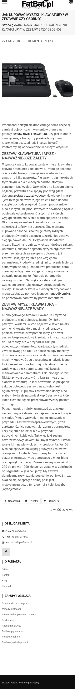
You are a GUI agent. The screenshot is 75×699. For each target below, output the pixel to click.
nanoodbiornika (59, 293)
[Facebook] (6, 552)
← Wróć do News (61, 509)
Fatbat (14, 682)
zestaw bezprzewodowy (29, 195)
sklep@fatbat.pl (23, 542)
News (28, 25)
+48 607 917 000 (19, 536)
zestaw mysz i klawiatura (30, 134)
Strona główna (12, 25)
